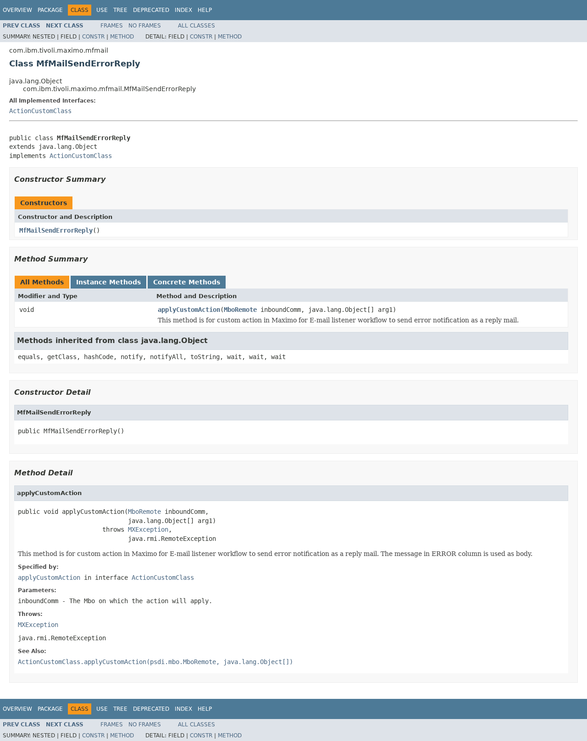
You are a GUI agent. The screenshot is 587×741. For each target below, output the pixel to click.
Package (50, 10)
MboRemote (240, 309)
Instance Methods (108, 282)
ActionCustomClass (40, 110)
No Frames (144, 25)
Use (102, 10)
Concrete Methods (186, 282)
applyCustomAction (189, 309)
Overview (17, 10)
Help (205, 10)
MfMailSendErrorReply (56, 230)
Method (122, 36)
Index (183, 10)
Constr (93, 36)
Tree (120, 10)
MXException (148, 529)
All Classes (196, 25)
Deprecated (151, 10)
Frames (111, 25)
